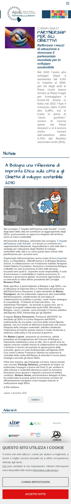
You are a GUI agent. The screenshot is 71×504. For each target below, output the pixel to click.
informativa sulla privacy (46, 470)
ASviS (44, 28)
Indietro (35, 399)
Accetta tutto (35, 494)
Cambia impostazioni (35, 482)
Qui (4, 466)
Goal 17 (54, 28)
